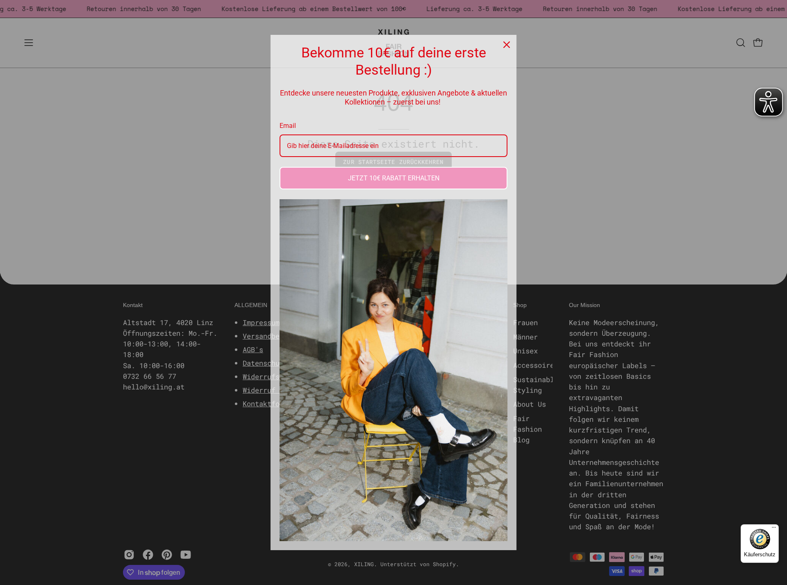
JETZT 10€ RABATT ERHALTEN (393, 178)
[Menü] (774, 529)
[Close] (506, 45)
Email (288, 126)
